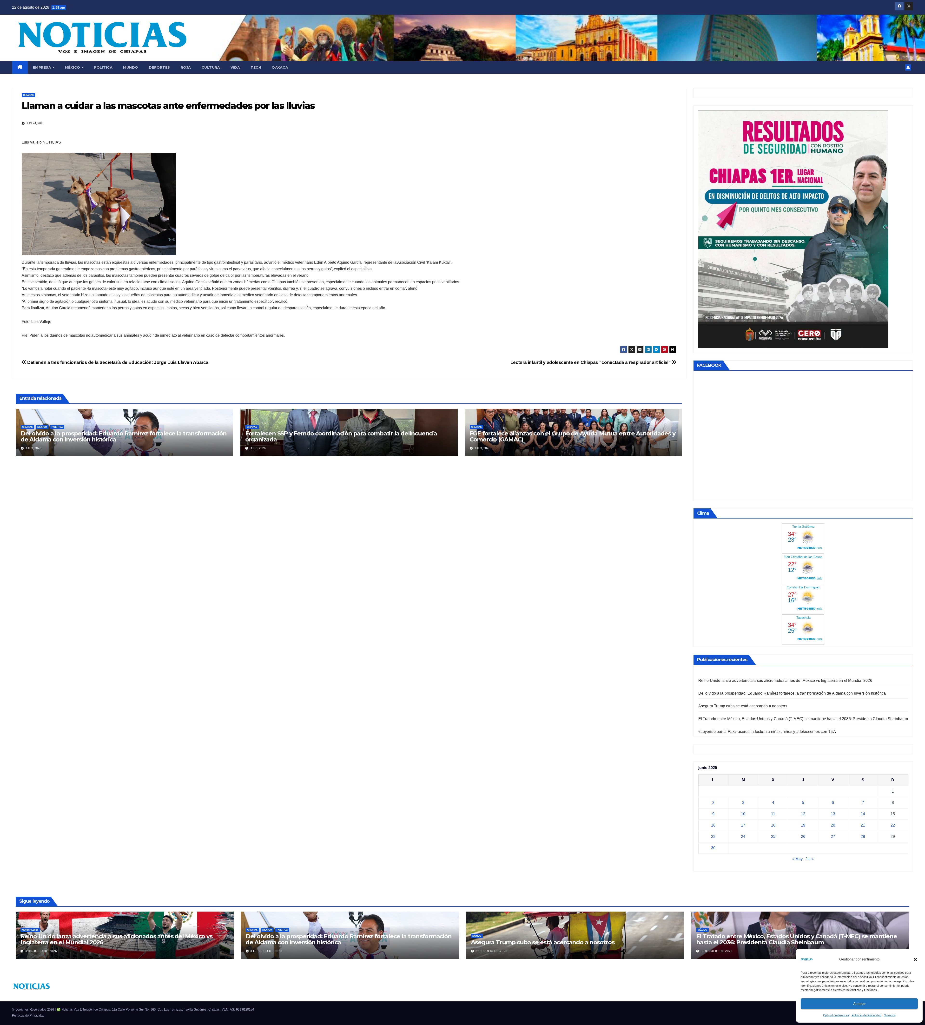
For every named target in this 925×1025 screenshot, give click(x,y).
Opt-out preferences (836, 1015)
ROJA (186, 67)
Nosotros (890, 1015)
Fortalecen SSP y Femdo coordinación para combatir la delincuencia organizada (341, 436)
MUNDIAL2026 (30, 929)
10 (743, 814)
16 (713, 825)
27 (833, 836)
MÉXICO (73, 67)
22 (893, 825)
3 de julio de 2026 (41, 951)
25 (773, 836)
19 (803, 825)
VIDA (235, 67)
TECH (256, 67)
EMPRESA (42, 67)
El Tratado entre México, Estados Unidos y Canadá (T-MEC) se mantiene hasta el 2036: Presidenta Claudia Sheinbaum (803, 719)
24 (743, 836)
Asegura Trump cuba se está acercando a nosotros (742, 706)
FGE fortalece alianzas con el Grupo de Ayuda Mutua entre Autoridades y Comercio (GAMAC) (572, 436)
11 (773, 814)
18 (773, 825)
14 (863, 814)
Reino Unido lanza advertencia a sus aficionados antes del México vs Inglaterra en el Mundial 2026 (785, 680)
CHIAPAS (28, 95)
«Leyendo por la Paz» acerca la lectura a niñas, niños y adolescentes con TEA (767, 731)
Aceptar (859, 1004)
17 (743, 825)
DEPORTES (159, 67)
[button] (915, 959)
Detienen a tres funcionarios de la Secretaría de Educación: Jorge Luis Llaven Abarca (117, 362)
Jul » (810, 859)
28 (863, 836)
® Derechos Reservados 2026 (33, 1009)
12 (803, 814)
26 (803, 836)
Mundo (130, 67)
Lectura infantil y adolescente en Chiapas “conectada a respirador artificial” (591, 362)
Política (103, 67)
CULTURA (211, 67)
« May (797, 859)
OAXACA (280, 67)
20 (833, 825)
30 (713, 848)
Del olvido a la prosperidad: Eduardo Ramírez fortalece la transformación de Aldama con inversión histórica (124, 436)
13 (833, 814)
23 (713, 836)
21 (863, 825)
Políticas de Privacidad (866, 1015)
